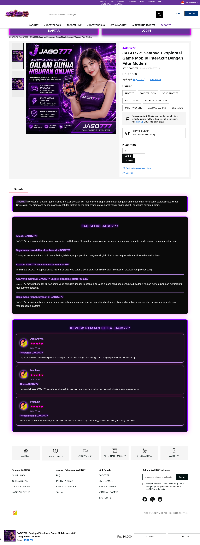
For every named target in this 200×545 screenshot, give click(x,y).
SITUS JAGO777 (144, 456)
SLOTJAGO (13, 37)
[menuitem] (34, 25)
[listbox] (154, 101)
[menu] (100, 25)
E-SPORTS (105, 497)
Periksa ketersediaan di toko (139, 168)
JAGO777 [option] (129, 93)
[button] (18, 56)
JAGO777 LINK (154, 1)
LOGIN (177, 13)
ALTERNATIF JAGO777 (112, 4)
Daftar (191, 13)
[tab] (18, 189)
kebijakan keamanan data (169, 486)
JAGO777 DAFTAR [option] (157, 108)
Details (18, 189)
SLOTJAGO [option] (177, 108)
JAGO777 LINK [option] (132, 100)
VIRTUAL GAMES (108, 492)
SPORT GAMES (107, 486)
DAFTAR (54, 30)
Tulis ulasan (155, 80)
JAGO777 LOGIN (136, 1)
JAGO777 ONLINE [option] (133, 108)
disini (138, 122)
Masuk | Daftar (107, 1)
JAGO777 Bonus (64, 481)
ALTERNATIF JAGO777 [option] (156, 100)
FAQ (58, 475)
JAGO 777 (174, 456)
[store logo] (16, 13)
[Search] (159, 14)
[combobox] (104, 14)
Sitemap (60, 492)
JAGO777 (120, 1)
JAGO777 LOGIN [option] (148, 93)
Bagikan (129, 173)
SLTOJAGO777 (20, 481)
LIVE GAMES (106, 481)
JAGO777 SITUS (21, 492)
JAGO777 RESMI (21, 486)
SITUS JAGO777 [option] (170, 93)
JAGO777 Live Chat (66, 486)
